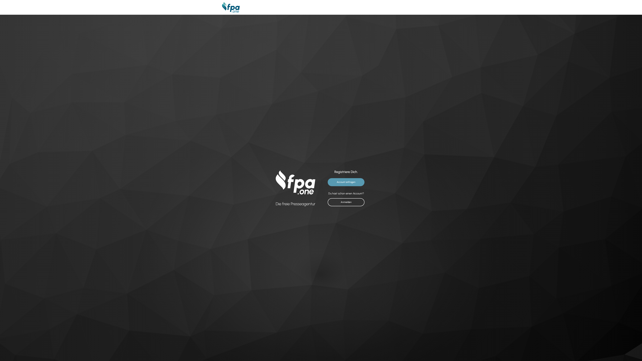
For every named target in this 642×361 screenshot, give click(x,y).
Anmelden (346, 202)
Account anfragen (346, 182)
